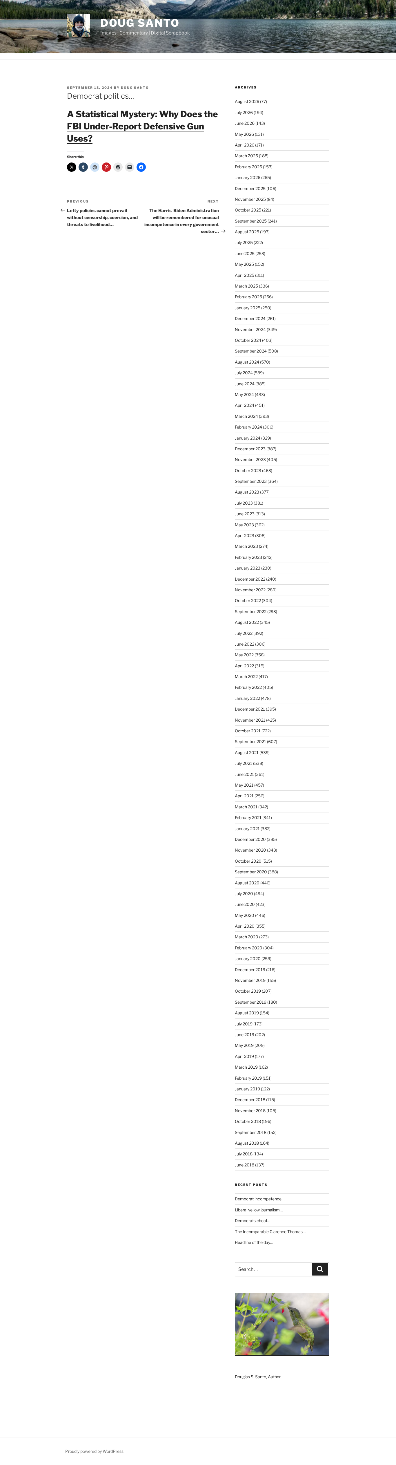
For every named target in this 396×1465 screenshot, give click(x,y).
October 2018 (248, 1121)
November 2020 (250, 850)
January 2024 (247, 438)
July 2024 (244, 372)
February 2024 (248, 426)
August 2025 (247, 231)
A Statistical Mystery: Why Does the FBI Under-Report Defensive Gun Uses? (142, 126)
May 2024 (244, 394)
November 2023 (250, 459)
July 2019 (244, 1023)
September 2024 (251, 350)
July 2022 (244, 633)
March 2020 (246, 936)
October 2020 (248, 861)
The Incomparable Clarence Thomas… (270, 1231)
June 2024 (245, 383)
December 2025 (250, 188)
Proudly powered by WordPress (94, 1451)
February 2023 (248, 557)
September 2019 (250, 1002)
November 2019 (250, 980)
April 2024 (244, 405)
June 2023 (245, 513)
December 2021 (250, 709)
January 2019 (247, 1088)
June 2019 (244, 1034)
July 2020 (244, 893)
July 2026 (244, 112)
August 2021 (247, 752)
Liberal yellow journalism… (259, 1209)
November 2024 (250, 329)
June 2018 (244, 1164)
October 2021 (248, 730)
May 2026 (244, 134)
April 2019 (244, 1056)
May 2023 (244, 524)
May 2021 (244, 785)
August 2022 (247, 622)
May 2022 (244, 654)
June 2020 (245, 904)
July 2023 (244, 503)
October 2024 (248, 340)
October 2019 (248, 991)
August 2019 (247, 1012)
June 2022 (244, 644)
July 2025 (244, 242)
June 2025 (245, 253)
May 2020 (244, 915)
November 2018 (250, 1110)
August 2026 (247, 101)
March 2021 (246, 806)
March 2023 (246, 546)
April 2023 (244, 535)
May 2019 (244, 1045)
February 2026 (248, 166)
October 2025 (248, 209)
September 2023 (251, 481)
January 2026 (247, 177)
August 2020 (247, 882)
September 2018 (250, 1132)
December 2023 (250, 448)
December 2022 (250, 579)
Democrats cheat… (252, 1220)
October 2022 (248, 600)
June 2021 (244, 774)
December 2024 (250, 318)
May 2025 (244, 264)
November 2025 (250, 199)
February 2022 (248, 687)
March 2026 (246, 155)
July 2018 (244, 1153)
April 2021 (244, 795)
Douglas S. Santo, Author (258, 1376)
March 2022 (246, 676)
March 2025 (246, 285)
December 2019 (250, 969)
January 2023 (247, 568)
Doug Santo (140, 23)
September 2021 (250, 741)
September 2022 (250, 611)
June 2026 (245, 123)
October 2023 (248, 470)
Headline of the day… (254, 1242)
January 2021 (247, 828)
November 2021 (250, 720)
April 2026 (244, 144)
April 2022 (244, 665)
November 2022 (250, 589)
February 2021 (248, 817)
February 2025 (248, 296)
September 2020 (251, 871)
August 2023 (247, 491)
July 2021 (243, 763)
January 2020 (248, 958)
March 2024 (246, 416)
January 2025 (247, 307)
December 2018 (250, 1099)
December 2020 (250, 839)
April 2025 (244, 275)
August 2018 (247, 1143)
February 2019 (248, 1078)
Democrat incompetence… (259, 1198)
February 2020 (248, 947)
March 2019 (246, 1067)
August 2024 (247, 362)
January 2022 (247, 698)
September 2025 (251, 220)
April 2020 (245, 926)
